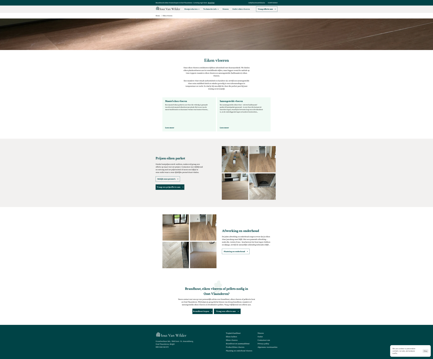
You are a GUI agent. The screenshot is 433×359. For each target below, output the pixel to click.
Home (158, 16)
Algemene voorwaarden (267, 347)
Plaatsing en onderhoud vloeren (239, 350)
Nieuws (225, 9)
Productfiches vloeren (235, 347)
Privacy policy (263, 343)
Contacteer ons (264, 340)
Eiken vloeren (232, 340)
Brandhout (230, 343)
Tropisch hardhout (233, 333)
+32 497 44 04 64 (272, 3)
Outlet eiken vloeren (241, 9)
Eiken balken (231, 336)
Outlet (260, 336)
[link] (169, 128)
